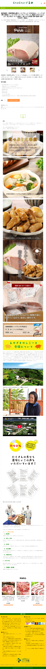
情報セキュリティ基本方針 (40, 664)
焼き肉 (38, 107)
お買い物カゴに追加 (13, 100)
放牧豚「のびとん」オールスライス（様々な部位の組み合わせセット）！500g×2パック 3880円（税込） (43, 77)
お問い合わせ (28, 664)
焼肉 (41, 107)
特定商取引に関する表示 (10, 664)
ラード (25, 107)
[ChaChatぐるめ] (23, 2)
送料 (33, 664)
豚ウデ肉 (4, 108)
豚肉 (5, 20)
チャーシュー (9, 107)
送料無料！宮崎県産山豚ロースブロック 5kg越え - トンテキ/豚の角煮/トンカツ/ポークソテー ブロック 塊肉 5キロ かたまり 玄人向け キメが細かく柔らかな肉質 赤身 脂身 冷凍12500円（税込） (44, 79)
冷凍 (35, 107)
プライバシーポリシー (20, 664)
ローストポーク (31, 107)
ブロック (17, 107)
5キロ (4, 107)
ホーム (2, 20)
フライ (13, 107)
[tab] (23, 116)
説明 (23, 116)
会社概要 (2, 664)
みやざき (22, 107)
